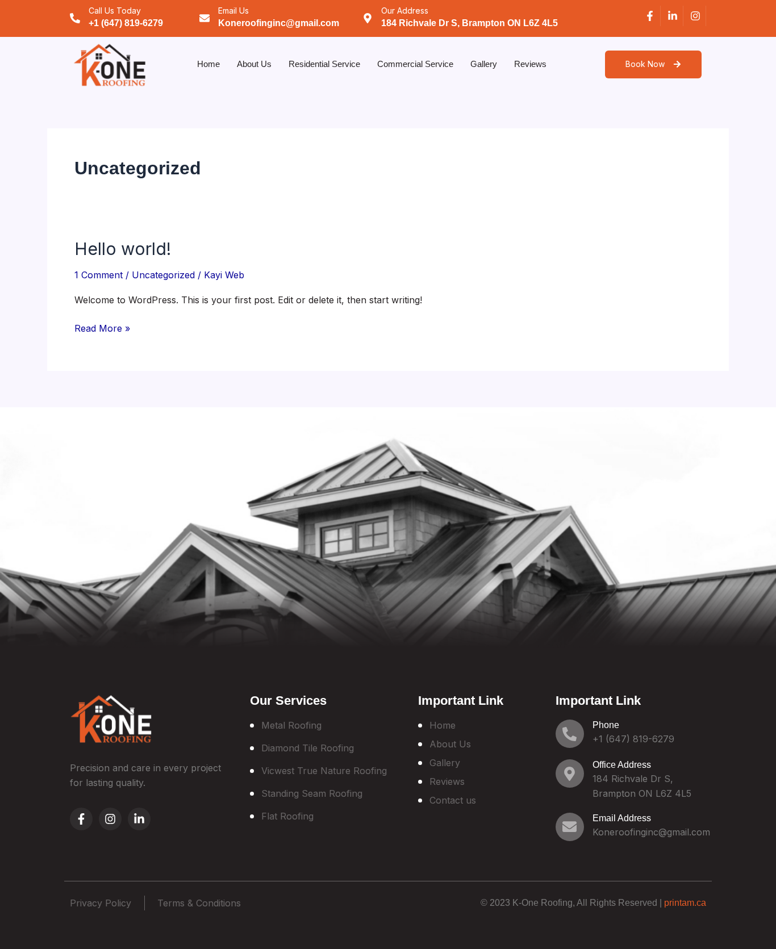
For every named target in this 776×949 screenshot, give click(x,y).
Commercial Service (415, 64)
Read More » (102, 327)
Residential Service (324, 64)
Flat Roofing (287, 816)
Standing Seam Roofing (311, 793)
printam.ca (685, 903)
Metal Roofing (291, 725)
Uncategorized (163, 275)
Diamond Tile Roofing (307, 748)
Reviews (530, 64)
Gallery (483, 64)
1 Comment (98, 275)
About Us (254, 64)
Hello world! (122, 249)
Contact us (452, 800)
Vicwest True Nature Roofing (324, 770)
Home (208, 64)
